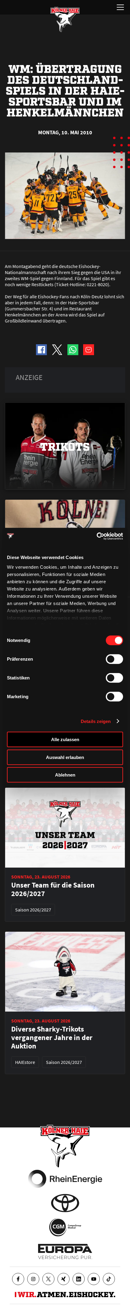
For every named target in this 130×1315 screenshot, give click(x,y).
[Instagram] (33, 1279)
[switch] (114, 659)
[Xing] (63, 1279)
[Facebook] (18, 1279)
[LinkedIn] (79, 1279)
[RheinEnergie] (65, 1179)
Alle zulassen (65, 739)
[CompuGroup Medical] (65, 1227)
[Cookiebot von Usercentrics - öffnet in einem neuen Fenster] (96, 536)
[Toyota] (65, 1203)
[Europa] (65, 1251)
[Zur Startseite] (65, 19)
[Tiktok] (109, 1279)
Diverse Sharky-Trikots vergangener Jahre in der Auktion (52, 1037)
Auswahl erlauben (65, 757)
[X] (48, 1279)
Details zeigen (96, 721)
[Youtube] (94, 1279)
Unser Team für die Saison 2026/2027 (53, 889)
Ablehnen (65, 774)
